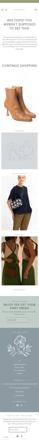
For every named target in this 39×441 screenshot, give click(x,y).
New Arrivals (19, 290)
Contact (19, 373)
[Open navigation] (2, 9)
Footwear (19, 131)
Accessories (19, 235)
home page (19, 49)
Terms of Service (19, 370)
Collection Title (19, 173)
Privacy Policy (19, 367)
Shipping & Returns (19, 364)
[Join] (30, 320)
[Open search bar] (6, 9)
